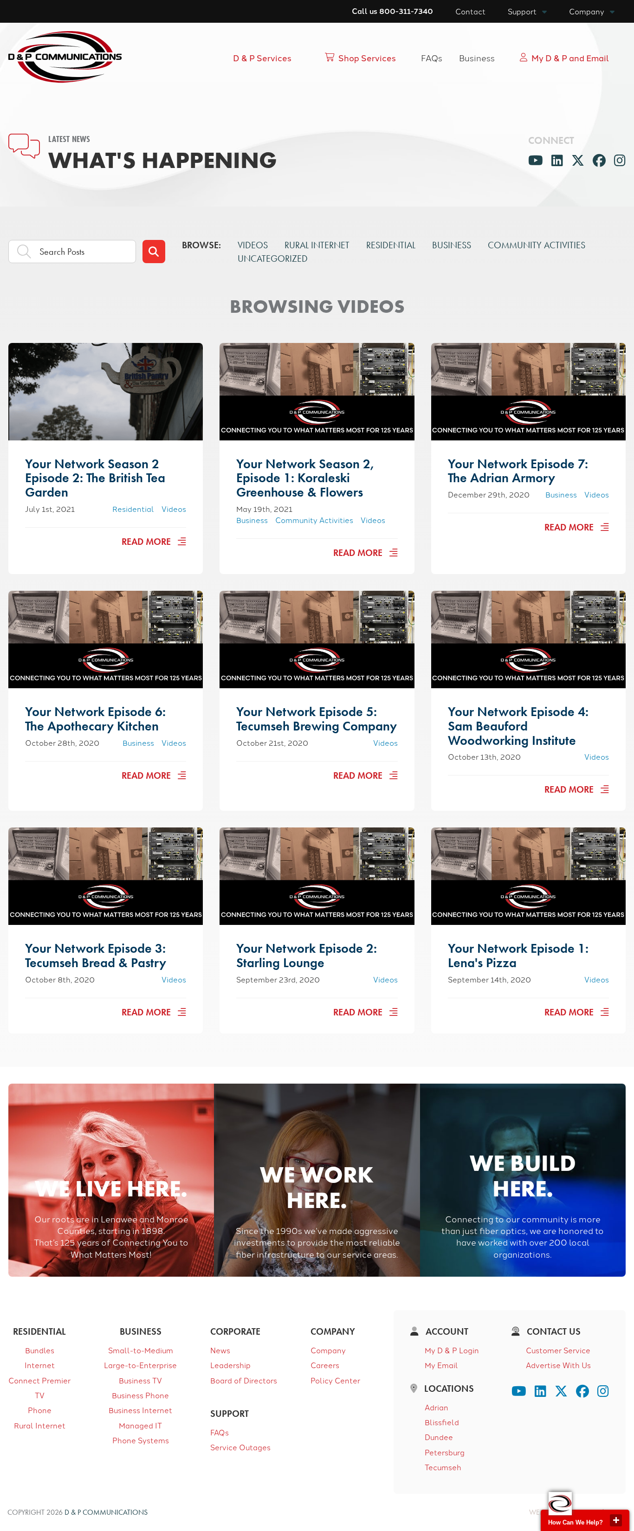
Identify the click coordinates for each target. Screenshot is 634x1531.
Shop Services (367, 58)
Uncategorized (273, 258)
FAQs (431, 57)
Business (477, 57)
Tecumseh (443, 1467)
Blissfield (442, 1422)
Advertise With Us (558, 1365)
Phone (40, 1410)
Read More (147, 542)
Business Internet (140, 1410)
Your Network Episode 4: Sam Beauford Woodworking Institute (518, 726)
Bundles (39, 1350)
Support (522, 11)
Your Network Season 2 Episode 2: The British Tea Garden (95, 478)
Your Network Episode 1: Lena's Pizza (518, 955)
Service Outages (240, 1447)
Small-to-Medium (140, 1350)
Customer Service (558, 1350)
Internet (40, 1365)
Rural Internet (317, 245)
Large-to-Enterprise (140, 1365)
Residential (390, 245)
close (616, 1520)
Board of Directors (243, 1380)
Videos (253, 245)
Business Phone (140, 1395)
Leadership (230, 1365)
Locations (448, 1388)
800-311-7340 (406, 11)
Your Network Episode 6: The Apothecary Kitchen (95, 719)
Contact (470, 11)
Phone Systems (140, 1440)
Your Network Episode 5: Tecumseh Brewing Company (316, 719)
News (220, 1350)
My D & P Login (452, 1350)
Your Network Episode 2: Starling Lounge (306, 955)
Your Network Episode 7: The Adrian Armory (518, 471)
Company (586, 11)
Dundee (439, 1437)
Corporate (235, 1331)
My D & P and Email (570, 58)
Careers (325, 1365)
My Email (441, 1365)
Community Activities (536, 245)
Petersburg (445, 1452)
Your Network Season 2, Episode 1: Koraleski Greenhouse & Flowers (305, 478)
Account (445, 1331)
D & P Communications (106, 1512)
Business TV (140, 1380)
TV (40, 1395)
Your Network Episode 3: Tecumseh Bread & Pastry (95, 955)
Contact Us (552, 1331)
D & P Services (262, 58)
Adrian (436, 1407)
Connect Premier (39, 1380)
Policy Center (335, 1380)
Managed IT (140, 1425)
